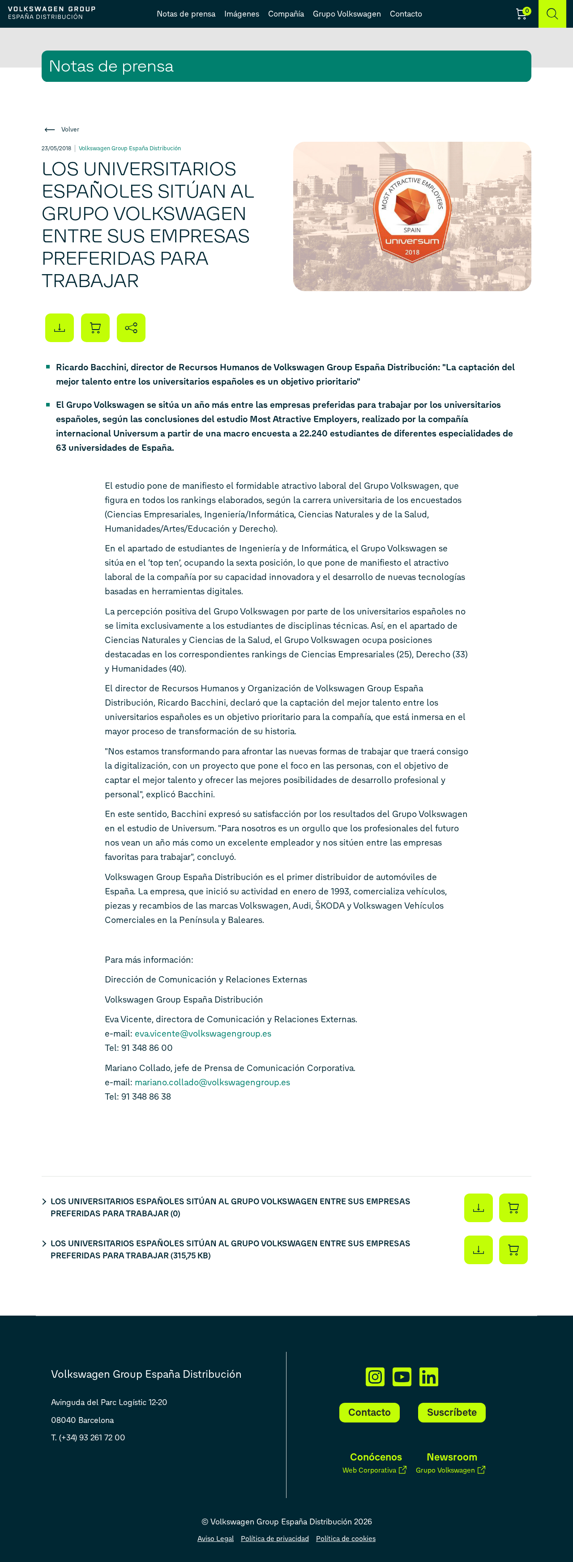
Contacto (406, 14)
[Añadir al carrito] (95, 327)
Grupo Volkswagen (347, 14)
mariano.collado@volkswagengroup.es (212, 1082)
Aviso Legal (215, 1538)
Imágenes (241, 14)
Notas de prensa (186, 14)
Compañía (286, 14)
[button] (552, 14)
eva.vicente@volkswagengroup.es (203, 1033)
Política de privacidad (275, 1538)
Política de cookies (346, 1538)
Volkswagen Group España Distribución (130, 148)
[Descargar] (478, 1208)
